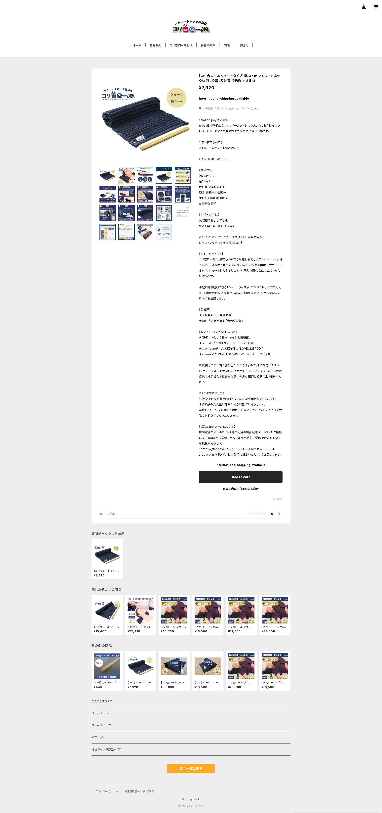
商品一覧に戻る (191, 769)
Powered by (186, 805)
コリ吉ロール (100, 713)
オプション (98, 737)
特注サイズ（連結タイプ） (107, 749)
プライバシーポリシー (106, 791)
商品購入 (155, 45)
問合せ (244, 45)
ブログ (227, 45)
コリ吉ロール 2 (101, 725)
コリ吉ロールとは (181, 45)
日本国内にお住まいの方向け (241, 488)
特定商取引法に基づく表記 (139, 791)
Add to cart (241, 477)
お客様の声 (208, 45)
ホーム (137, 45)
